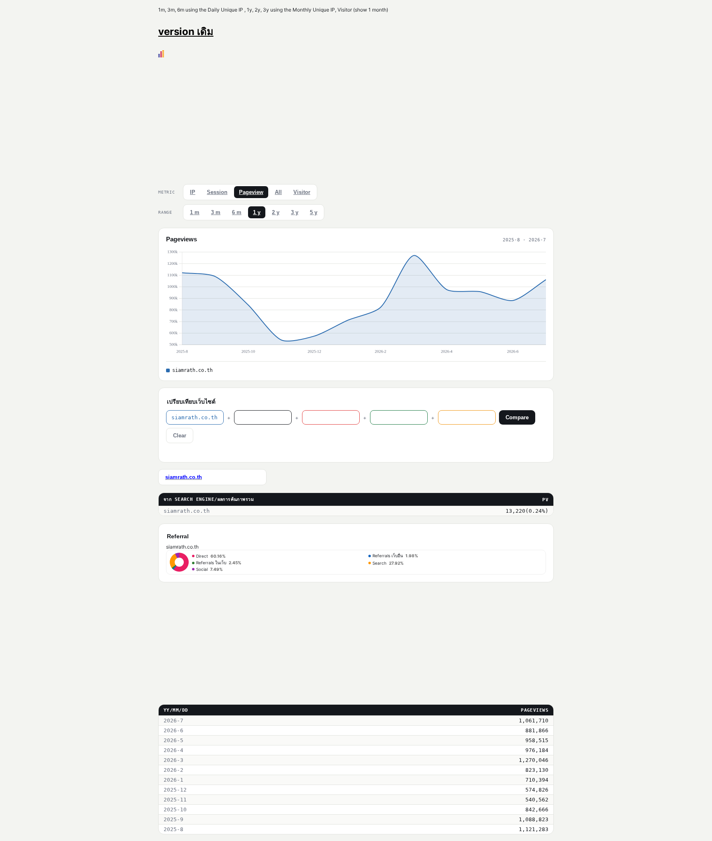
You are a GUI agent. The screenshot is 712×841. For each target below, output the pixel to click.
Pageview (251, 192)
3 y (294, 212)
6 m (236, 212)
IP (192, 192)
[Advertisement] (356, 119)
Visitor (301, 192)
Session (217, 192)
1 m (194, 212)
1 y (256, 212)
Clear (179, 435)
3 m (215, 212)
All (278, 192)
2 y (275, 212)
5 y (313, 212)
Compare (517, 417)
